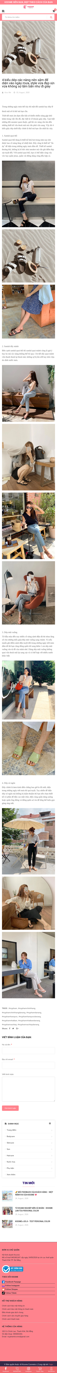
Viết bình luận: (8, 1074)
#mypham (13, 1008)
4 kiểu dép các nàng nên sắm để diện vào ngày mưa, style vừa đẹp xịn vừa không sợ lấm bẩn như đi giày (28, 83)
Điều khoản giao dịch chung (12, 1312)
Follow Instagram (12, 1286)
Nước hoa (11, 1162)
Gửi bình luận (10, 1108)
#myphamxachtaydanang (28, 1024)
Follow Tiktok (10, 1293)
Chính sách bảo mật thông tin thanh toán (17, 1309)
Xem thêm (11, 1174)
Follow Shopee (11, 1289)
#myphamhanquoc (10, 1016)
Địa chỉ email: (8, 1059)
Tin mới (28, 1183)
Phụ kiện (10, 1168)
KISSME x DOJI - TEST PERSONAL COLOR (32, 1221)
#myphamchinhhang (26, 1008)
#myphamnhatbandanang (29, 1020)
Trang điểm (11, 1130)
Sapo (51, 1364)
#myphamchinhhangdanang (13, 1012)
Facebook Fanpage (13, 1282)
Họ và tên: (7, 1045)
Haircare (10, 1155)
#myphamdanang (34, 1012)
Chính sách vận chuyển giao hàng (15, 1316)
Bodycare (11, 1136)
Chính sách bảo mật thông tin (13, 1306)
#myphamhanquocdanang (30, 1016)
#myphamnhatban (9, 1020)
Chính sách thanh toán (10, 1319)
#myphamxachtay (9, 1024)
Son (8, 1149)
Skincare (10, 1143)
